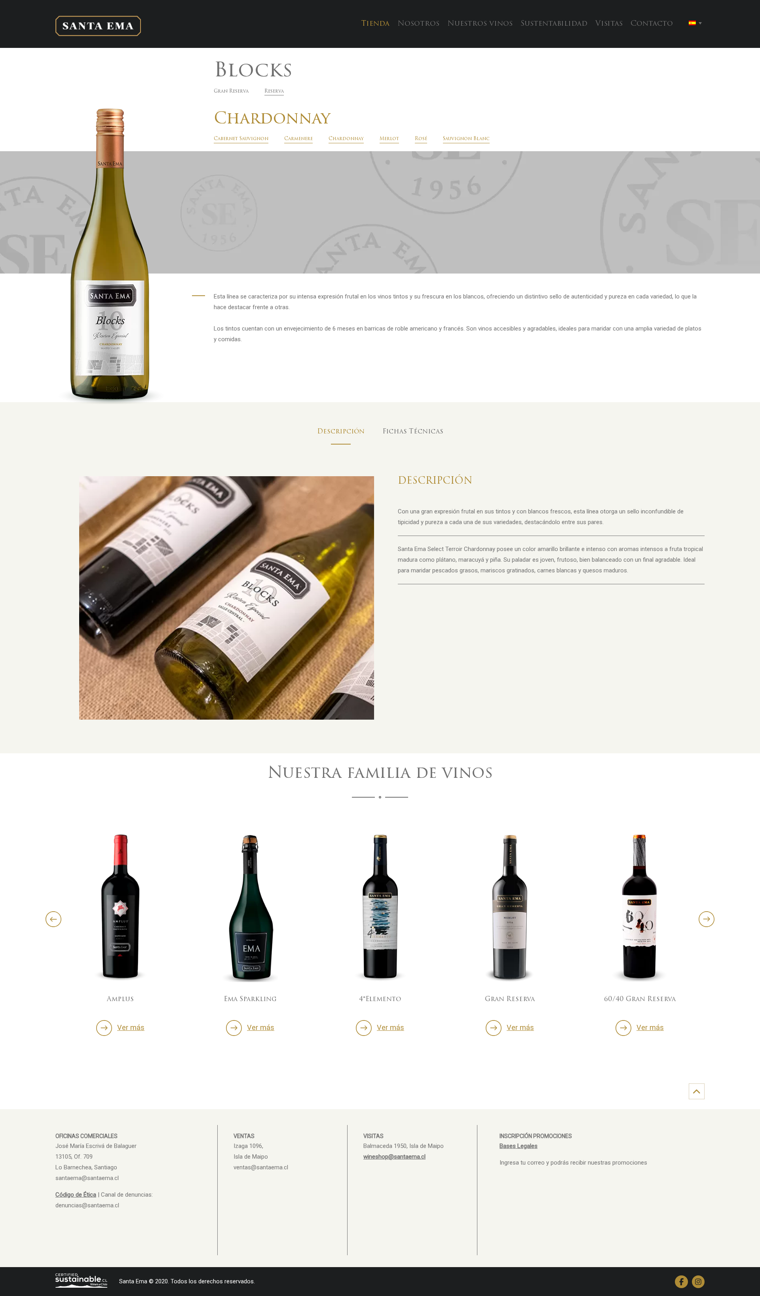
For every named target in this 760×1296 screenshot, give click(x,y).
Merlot (389, 139)
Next (706, 919)
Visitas (609, 24)
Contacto (652, 24)
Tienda (375, 24)
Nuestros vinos (480, 24)
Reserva (274, 91)
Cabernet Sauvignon (241, 139)
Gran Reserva (231, 91)
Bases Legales (519, 1146)
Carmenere (298, 139)
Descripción (341, 432)
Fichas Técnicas (412, 432)
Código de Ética (75, 1194)
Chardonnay (346, 139)
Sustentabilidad (554, 24)
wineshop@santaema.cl (394, 1156)
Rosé (421, 139)
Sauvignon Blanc (466, 139)
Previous (53, 919)
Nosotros (418, 24)
